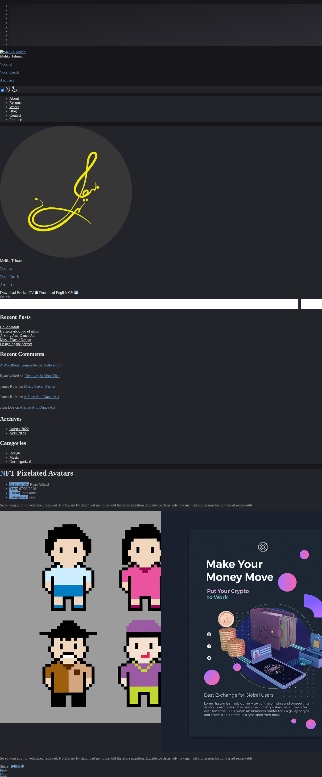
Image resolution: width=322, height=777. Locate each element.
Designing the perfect (16, 344)
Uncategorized (20, 462)
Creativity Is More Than (42, 376)
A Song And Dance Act (17, 335)
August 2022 (19, 429)
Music (14, 457)
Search (5, 297)
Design (14, 453)
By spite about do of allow (19, 331)
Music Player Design (15, 340)
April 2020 (17, 433)
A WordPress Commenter (19, 365)
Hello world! (9, 327)
